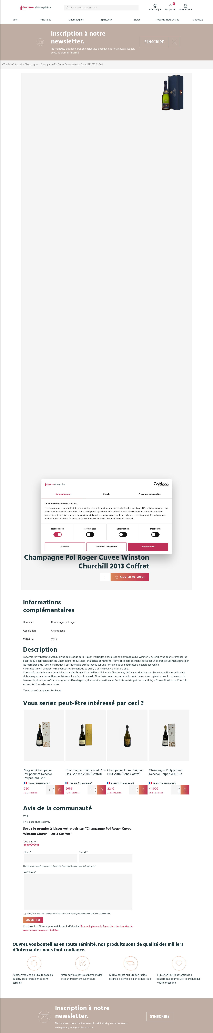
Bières (137, 19)
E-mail (83, 852)
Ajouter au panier (132, 577)
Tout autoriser (148, 546)
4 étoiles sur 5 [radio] (34, 844)
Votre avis (30, 872)
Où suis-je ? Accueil (12, 64)
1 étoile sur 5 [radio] (25, 844)
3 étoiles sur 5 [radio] (31, 844)
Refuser (65, 546)
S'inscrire (154, 42)
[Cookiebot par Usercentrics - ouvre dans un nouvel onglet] (156, 484)
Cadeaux (198, 19)
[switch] (90, 534)
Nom (27, 852)
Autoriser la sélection (106, 546)
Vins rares (45, 19)
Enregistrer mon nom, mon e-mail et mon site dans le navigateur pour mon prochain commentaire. (69, 913)
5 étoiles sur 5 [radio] (38, 844)
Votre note (30, 841)
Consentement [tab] (62, 494)
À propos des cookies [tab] (150, 494)
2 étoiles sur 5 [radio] (28, 844)
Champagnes (32, 64)
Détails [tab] (106, 494)
